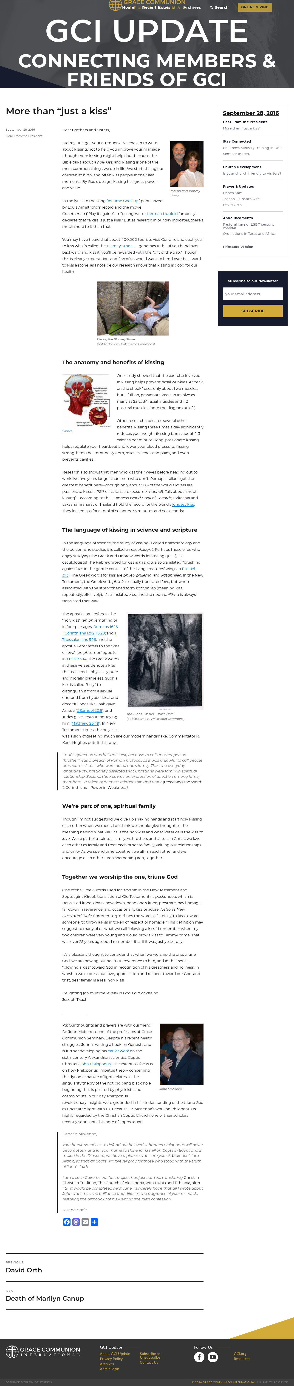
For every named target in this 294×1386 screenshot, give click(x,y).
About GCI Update (115, 1354)
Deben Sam (233, 193)
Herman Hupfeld (162, 214)
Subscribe (253, 311)
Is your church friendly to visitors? (252, 173)
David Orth (232, 205)
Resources (242, 1359)
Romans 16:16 (105, 627)
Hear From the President (24, 136)
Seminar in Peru (236, 154)
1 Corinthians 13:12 (78, 633)
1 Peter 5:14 (77, 659)
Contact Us (149, 1362)
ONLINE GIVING (255, 7)
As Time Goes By (123, 201)
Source (67, 431)
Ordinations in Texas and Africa (249, 233)
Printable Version (238, 247)
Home (128, 7)
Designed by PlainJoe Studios (29, 1382)
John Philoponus (95, 1064)
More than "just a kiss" (242, 128)
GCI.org (240, 1354)
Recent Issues (156, 7)
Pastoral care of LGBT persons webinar (248, 226)
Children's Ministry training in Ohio (253, 148)
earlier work (118, 1051)
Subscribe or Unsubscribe (150, 1355)
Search (222, 7)
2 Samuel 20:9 (89, 710)
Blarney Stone (120, 246)
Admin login (109, 1369)
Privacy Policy (111, 1359)
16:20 (100, 633)
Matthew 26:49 (85, 723)
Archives (192, 7)
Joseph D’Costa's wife (241, 199)
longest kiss (183, 504)
